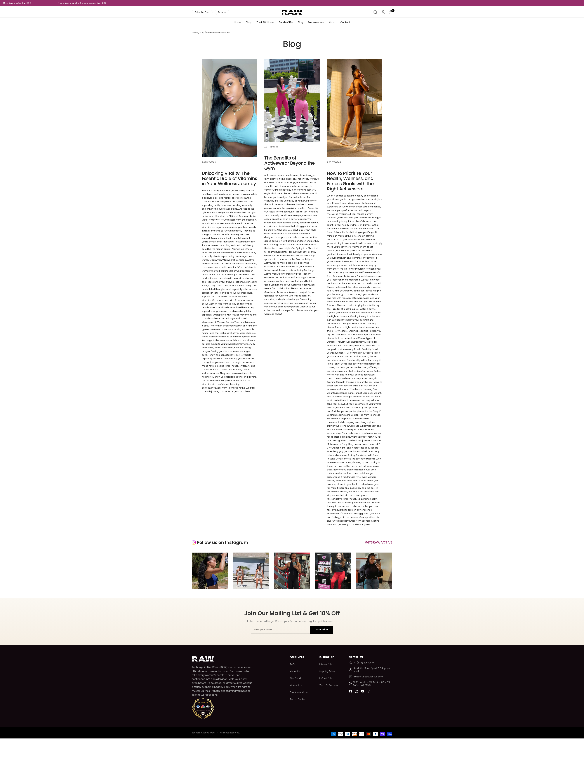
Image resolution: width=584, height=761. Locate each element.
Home (237, 22)
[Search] (375, 12)
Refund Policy (326, 678)
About (331, 22)
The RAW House (265, 22)
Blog (300, 22)
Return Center (297, 699)
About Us (295, 671)
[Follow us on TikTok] (368, 691)
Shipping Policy (327, 671)
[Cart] (390, 12)
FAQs (292, 664)
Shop (249, 22)
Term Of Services (328, 685)
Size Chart (295, 678)
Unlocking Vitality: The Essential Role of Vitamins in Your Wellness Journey (229, 178)
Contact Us (296, 685)
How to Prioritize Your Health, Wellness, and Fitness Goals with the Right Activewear (350, 181)
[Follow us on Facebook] (350, 691)
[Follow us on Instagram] (356, 691)
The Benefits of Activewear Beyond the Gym (289, 163)
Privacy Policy (326, 664)
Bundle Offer (286, 22)
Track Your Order (299, 692)
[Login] (383, 12)
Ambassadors (316, 22)
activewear (209, 162)
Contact (345, 22)
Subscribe (321, 629)
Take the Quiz (202, 12)
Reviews (222, 12)
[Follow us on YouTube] (362, 691)
